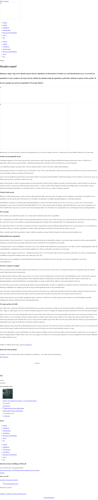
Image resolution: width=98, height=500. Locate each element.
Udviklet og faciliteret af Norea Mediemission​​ (13, 494)
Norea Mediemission (6, 490)
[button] (2, 60)
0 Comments (6, 406)
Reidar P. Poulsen (40, 367)
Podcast (5, 22)
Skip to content (4, 1)
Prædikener (6, 27)
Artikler (5, 25)
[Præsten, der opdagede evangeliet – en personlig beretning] (8, 398)
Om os (4, 35)
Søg (4, 38)
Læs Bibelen (6, 433)
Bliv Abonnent (4, 357)
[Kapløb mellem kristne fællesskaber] (13, 408)
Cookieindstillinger (49, 497)
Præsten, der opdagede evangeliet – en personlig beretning (20, 401)
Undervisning (7, 30)
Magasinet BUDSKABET (10, 33)
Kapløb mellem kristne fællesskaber (13, 411)
